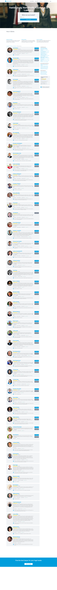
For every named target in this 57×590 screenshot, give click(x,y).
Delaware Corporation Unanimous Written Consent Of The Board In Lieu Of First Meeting (45, 57)
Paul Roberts (16, 434)
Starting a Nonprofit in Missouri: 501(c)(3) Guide (45, 60)
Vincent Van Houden (17, 241)
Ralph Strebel (16, 417)
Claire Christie (16, 301)
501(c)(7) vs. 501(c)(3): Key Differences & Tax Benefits (45, 59)
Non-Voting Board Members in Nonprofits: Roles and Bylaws (44, 48)
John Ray (15, 270)
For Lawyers (45, 1)
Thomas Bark (16, 58)
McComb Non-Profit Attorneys (44, 74)
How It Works (32, 1)
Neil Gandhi (15, 79)
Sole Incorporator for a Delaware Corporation (44, 49)
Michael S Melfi (16, 291)
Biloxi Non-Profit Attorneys (43, 73)
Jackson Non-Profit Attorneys (44, 71)
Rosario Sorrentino (17, 388)
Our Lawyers (36, 1)
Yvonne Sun (15, 369)
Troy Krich (15, 202)
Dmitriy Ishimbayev (17, 173)
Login (50, 1)
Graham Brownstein (17, 426)
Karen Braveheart (17, 222)
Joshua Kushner (16, 260)
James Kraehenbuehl (17, 251)
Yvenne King (15, 379)
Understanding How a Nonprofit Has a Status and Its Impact (45, 52)
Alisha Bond (15, 69)
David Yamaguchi (16, 91)
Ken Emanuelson (16, 351)
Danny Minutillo (16, 193)
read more (17, 167)
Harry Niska (15, 397)
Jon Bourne (15, 212)
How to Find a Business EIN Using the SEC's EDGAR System (45, 51)
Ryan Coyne (15, 320)
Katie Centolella (16, 164)
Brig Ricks (15, 102)
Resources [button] (41, 1)
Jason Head (15, 123)
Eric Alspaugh (16, 132)
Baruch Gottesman (17, 112)
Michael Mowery (16, 311)
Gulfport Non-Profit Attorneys (44, 72)
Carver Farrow (16, 407)
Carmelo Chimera (16, 183)
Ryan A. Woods (16, 281)
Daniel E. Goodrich (17, 230)
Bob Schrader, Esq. (17, 153)
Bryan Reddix (16, 340)
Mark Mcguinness (17, 360)
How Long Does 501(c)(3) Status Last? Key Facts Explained (45, 55)
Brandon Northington (17, 143)
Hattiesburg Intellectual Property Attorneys (44, 64)
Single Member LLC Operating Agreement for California (44, 54)
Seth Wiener (15, 48)
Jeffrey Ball (15, 330)
